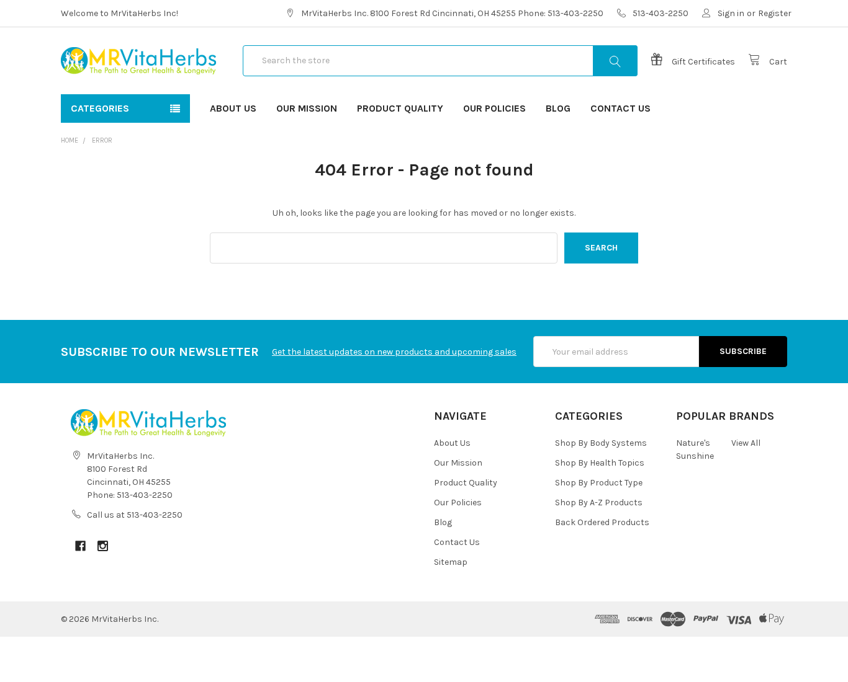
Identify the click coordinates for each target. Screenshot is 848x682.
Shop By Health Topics (599, 463)
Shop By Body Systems (601, 443)
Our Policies (494, 108)
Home (69, 140)
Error (102, 140)
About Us (233, 108)
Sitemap (450, 562)
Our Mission (306, 108)
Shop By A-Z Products (599, 502)
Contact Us (620, 108)
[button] (424, 659)
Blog (558, 108)
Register (775, 13)
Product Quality (400, 108)
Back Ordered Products (602, 522)
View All (745, 443)
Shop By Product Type (599, 482)
